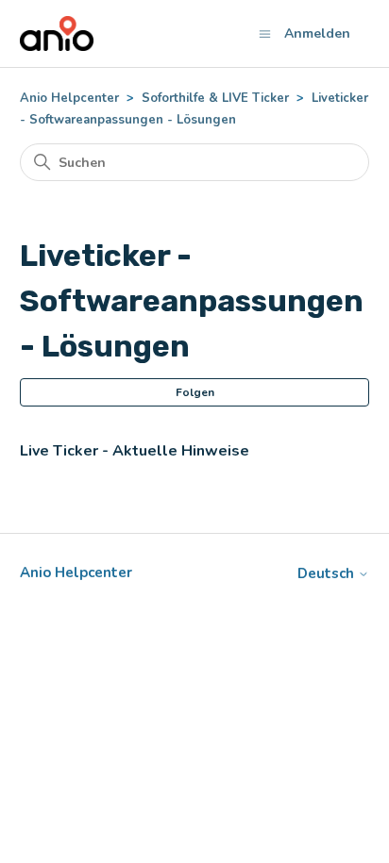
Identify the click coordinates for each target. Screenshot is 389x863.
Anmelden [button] (317, 33)
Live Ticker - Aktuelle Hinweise (134, 450)
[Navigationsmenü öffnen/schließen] (265, 33)
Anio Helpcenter (69, 98)
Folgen (195, 392)
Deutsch (327, 574)
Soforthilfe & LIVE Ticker (215, 98)
